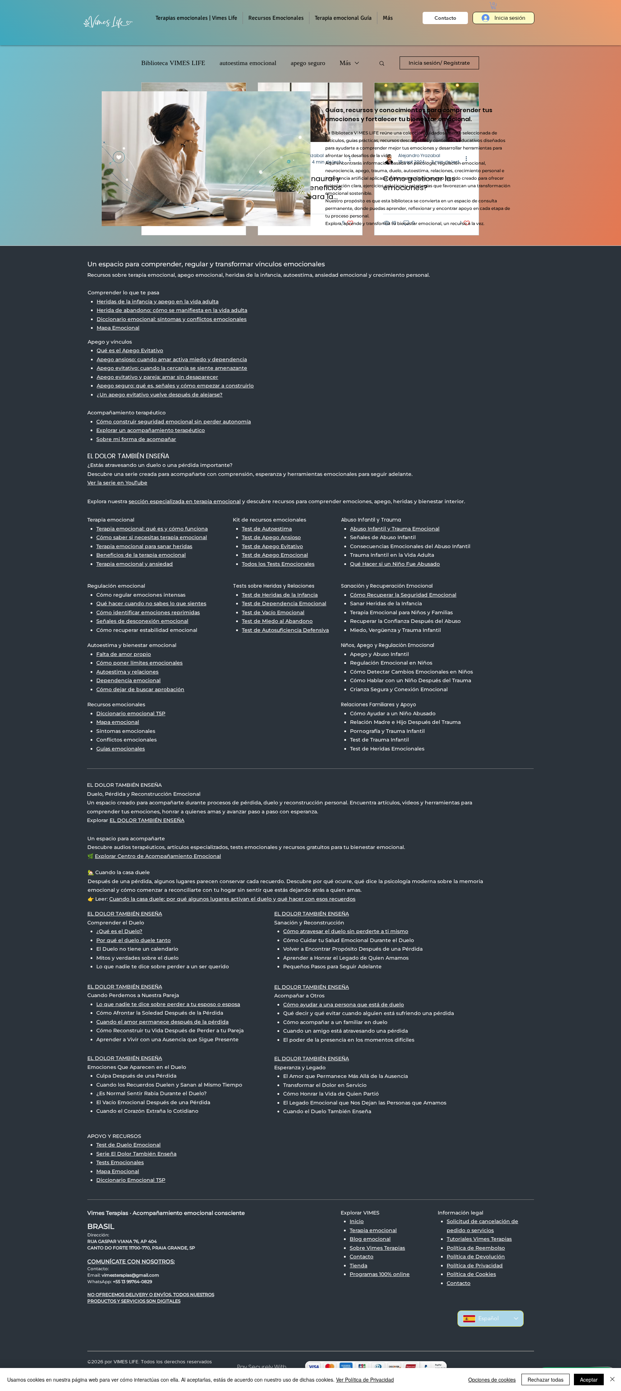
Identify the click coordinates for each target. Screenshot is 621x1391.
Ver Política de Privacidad (365, 1379)
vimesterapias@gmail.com (130, 1275)
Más (345, 62)
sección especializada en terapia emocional (185, 501)
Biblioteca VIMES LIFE (173, 62)
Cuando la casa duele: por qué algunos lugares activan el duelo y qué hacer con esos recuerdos (232, 899)
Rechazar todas (546, 1379)
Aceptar (589, 1379)
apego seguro (308, 62)
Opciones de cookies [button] (492, 1379)
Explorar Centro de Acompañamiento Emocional (158, 856)
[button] (276, 18)
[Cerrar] (612, 1379)
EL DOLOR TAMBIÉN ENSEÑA (147, 820)
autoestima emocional (248, 62)
